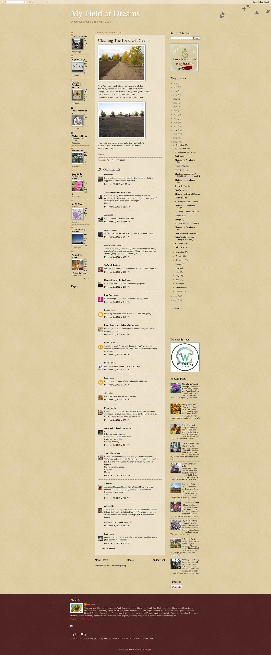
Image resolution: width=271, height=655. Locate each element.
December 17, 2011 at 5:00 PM (117, 355)
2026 (175, 83)
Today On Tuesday (183, 186)
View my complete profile (80, 619)
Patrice (107, 310)
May (178, 276)
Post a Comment (108, 549)
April (178, 280)
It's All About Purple (77, 205)
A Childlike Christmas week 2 (187, 223)
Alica (106, 215)
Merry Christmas (182, 170)
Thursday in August (190, 384)
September (180, 260)
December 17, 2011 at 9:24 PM (117, 445)
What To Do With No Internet (186, 233)
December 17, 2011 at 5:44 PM (117, 370)
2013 (175, 134)
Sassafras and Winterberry (115, 192)
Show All (86, 279)
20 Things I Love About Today (187, 212)
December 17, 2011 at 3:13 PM (117, 317)
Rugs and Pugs (78, 59)
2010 (175, 296)
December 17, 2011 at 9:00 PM (117, 420)
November (180, 252)
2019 (175, 111)
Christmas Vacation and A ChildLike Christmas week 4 (187, 175)
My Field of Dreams (105, 13)
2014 (175, 130)
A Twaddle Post (188, 539)
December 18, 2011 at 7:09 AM (117, 498)
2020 (175, 107)
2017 (175, 118)
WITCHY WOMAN (85, 95)
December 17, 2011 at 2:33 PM (117, 272)
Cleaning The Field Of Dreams (187, 194)
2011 (175, 142)
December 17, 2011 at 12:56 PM (117, 222)
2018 (175, 115)
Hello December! (182, 247)
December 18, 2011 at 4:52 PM (117, 526)
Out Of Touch (85, 212)
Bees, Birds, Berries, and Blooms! (77, 176)
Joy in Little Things (190, 521)
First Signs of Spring (190, 560)
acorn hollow (77, 151)
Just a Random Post (190, 503)
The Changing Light (85, 158)
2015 (175, 126)
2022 (175, 99)
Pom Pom (108, 295)
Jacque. (107, 230)
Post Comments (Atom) (116, 566)
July (178, 268)
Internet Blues (180, 216)
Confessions (180, 156)
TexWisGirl (109, 265)
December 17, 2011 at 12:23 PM (117, 207)
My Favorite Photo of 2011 (186, 152)
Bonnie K (108, 343)
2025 (175, 87)
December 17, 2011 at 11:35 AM (117, 184)
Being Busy (179, 219)
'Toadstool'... (85, 117)
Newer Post (101, 560)
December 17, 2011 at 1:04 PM (117, 237)
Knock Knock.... (85, 43)
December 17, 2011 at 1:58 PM (117, 257)
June (178, 272)
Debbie (107, 363)
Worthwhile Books (77, 256)
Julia (106, 506)
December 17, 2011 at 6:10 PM (117, 385)
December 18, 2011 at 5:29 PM (117, 543)
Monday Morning (182, 166)
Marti (106, 175)
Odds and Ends (188, 484)
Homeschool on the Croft (115, 280)
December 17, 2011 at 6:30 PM (117, 400)
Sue (106, 484)
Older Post (159, 560)
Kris (106, 534)
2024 (175, 91)
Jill (105, 393)
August (179, 264)
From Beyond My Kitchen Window (119, 325)
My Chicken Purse (182, 148)
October (179, 256)
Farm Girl (91, 604)
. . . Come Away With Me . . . (78, 230)
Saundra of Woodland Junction (76, 85)
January (179, 291)
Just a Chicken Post (190, 443)
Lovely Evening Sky (85, 239)
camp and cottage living (114, 428)
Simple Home (110, 453)
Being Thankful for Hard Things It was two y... (185, 238)
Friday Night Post (189, 405)
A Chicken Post (181, 243)
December (180, 145)
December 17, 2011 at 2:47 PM (117, 302)
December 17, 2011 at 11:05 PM (117, 475)
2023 (175, 95)
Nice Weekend (181, 190)
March (178, 284)
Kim (106, 378)
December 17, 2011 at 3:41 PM (117, 335)
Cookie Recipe (181, 198)
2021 (175, 103)
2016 (175, 122)
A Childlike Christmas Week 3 (187, 202)
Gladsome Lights (79, 136)
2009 (175, 300)
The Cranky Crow (79, 36)
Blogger (148, 649)
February (179, 287)
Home (130, 560)
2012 (175, 138)
